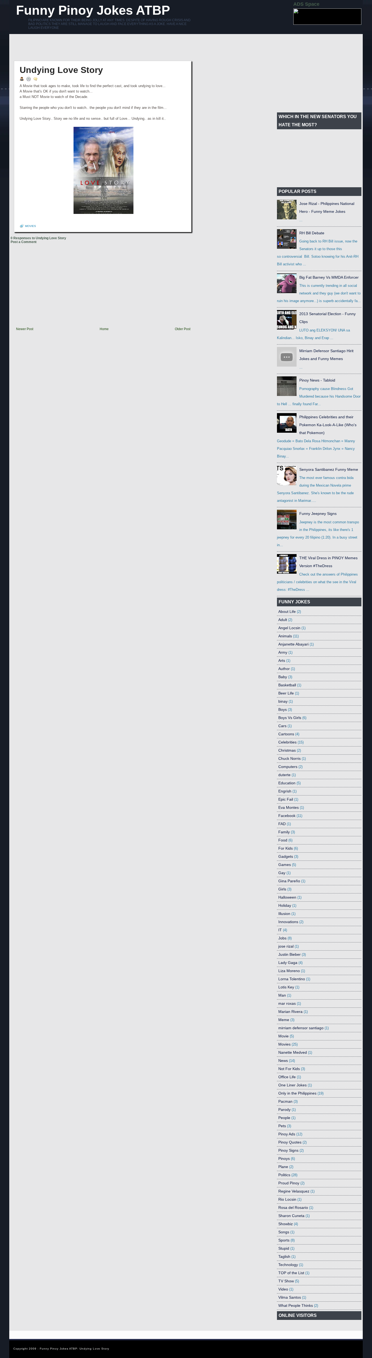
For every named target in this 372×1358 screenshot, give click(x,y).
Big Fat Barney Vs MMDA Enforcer (329, 277)
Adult (282, 619)
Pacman (285, 1101)
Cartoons (286, 734)
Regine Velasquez (293, 1191)
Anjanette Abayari (293, 644)
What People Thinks (295, 1305)
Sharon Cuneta (291, 1215)
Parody (284, 1109)
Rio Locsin (287, 1199)
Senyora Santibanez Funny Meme (328, 469)
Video (283, 1289)
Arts (281, 660)
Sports (283, 1240)
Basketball (287, 685)
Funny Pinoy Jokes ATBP (93, 10)
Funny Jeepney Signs (318, 513)
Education (286, 783)
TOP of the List (291, 1273)
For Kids (285, 848)
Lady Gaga (287, 962)
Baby (282, 677)
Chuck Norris (289, 758)
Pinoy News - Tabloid (317, 380)
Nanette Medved (292, 1052)
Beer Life (286, 693)
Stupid (283, 1248)
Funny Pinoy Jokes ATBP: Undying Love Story (74, 1348)
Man (282, 995)
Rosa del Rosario (293, 1207)
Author (284, 668)
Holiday (284, 905)
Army (282, 652)
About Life (287, 611)
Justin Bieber (289, 954)
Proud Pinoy (288, 1183)
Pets (282, 1126)
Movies (30, 226)
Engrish (284, 791)
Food (282, 840)
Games (284, 864)
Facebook (286, 815)
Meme (283, 1020)
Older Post (182, 329)
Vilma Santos (289, 1297)
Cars (282, 726)
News (283, 1060)
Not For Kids (289, 1069)
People (284, 1118)
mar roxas (287, 1003)
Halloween (287, 897)
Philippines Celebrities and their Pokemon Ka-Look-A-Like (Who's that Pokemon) (327, 425)
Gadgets (285, 856)
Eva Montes (288, 807)
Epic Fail (285, 799)
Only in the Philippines (297, 1093)
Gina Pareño (289, 881)
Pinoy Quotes (289, 1142)
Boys (282, 709)
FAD (282, 824)
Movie (283, 1036)
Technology (288, 1264)
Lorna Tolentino (291, 979)
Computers (287, 766)
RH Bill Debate (311, 233)
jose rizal (286, 946)
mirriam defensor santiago (301, 1028)
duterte (284, 775)
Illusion (284, 913)
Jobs (282, 938)
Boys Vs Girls (289, 717)
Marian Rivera (290, 1011)
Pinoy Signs (288, 1150)
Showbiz (285, 1224)
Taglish (284, 1256)
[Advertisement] (110, 47)
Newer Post (24, 329)
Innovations (288, 922)
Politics (284, 1175)
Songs (283, 1232)
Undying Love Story (61, 70)
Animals (285, 636)
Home (104, 329)
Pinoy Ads (286, 1134)
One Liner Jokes (292, 1085)
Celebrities (287, 742)
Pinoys (284, 1158)
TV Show (286, 1281)
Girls (282, 889)
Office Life (287, 1077)
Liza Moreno (289, 971)
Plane (283, 1167)
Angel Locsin (289, 628)
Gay (281, 873)
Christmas (287, 750)
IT (280, 930)
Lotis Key (286, 987)
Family (284, 832)
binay (283, 701)
